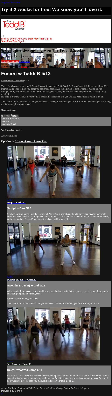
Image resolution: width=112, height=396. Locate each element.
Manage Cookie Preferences (69, 388)
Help (31, 388)
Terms (37, 388)
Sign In (21, 41)
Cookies (51, 388)
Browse (5, 38)
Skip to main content (10, 2)
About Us (22, 38)
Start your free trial (10, 61)
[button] (3, 36)
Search (14, 38)
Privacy (43, 388)
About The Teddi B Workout (14, 388)
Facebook (6, 115)
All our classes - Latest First (12, 80)
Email (16, 115)
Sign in (48, 38)
